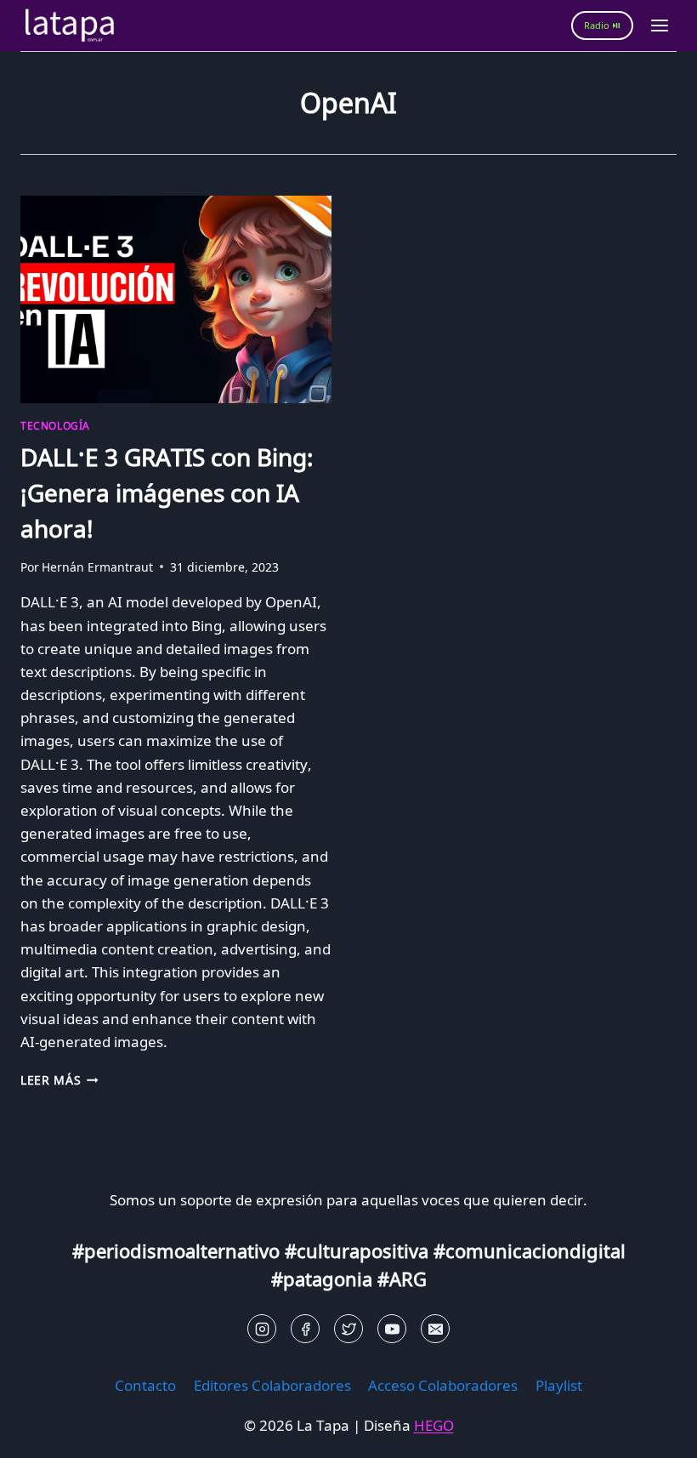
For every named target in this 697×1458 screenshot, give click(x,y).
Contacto (145, 1385)
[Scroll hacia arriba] (43, 1432)
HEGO (434, 1425)
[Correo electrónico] (435, 1328)
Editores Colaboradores (272, 1385)
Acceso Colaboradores (443, 1385)
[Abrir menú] (659, 25)
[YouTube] (391, 1328)
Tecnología (55, 425)
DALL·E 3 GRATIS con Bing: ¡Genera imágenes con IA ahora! (167, 492)
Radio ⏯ (602, 25)
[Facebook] (305, 1328)
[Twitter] (348, 1328)
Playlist (559, 1385)
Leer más (59, 1080)
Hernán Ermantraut (97, 567)
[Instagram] (261, 1328)
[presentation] (176, 299)
